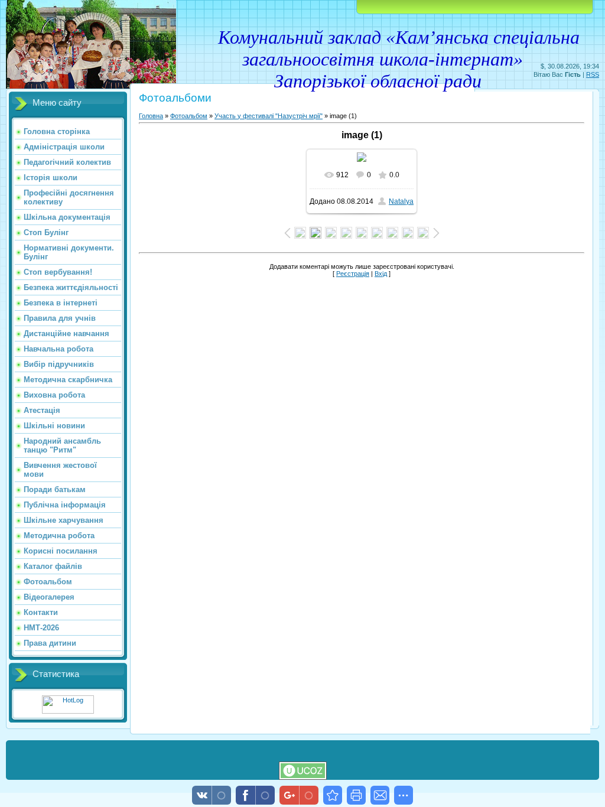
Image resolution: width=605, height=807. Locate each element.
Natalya (401, 201)
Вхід (381, 273)
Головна (151, 115)
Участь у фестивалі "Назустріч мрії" (268, 115)
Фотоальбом (188, 115)
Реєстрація (352, 273)
